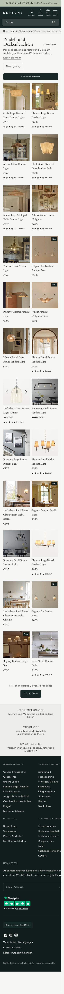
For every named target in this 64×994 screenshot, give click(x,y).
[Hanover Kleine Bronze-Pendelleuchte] (45, 341)
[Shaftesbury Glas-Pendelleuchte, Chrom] (16, 392)
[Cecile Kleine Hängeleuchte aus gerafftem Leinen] (45, 147)
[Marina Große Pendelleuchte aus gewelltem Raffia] (16, 198)
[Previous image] (7, 96)
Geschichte (9, 776)
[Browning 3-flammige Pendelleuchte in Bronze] (45, 392)
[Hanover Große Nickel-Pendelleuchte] (45, 543)
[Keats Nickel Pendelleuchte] (45, 644)
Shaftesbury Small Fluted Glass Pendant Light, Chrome (15, 615)
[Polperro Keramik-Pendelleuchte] (16, 295)
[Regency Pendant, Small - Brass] (45, 494)
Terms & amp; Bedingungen (18, 942)
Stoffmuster (9, 831)
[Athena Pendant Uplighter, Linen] (45, 295)
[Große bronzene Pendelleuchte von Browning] (16, 443)
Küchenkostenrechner (50, 850)
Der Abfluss (44, 806)
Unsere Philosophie (14, 771)
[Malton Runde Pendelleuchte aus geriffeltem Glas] (16, 341)
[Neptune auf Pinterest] (11, 935)
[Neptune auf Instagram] (16, 935)
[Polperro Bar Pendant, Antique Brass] (45, 249)
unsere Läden (11, 781)
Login (41, 845)
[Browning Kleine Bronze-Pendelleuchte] (16, 543)
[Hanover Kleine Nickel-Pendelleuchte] (45, 443)
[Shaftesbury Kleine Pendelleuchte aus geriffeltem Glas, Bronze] (16, 494)
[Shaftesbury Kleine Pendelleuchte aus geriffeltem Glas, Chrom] (16, 594)
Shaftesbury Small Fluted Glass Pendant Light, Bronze (15, 515)
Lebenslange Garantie (16, 786)
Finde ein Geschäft (49, 831)
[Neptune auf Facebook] (5, 935)
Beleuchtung (26, 31)
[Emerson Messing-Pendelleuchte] (16, 249)
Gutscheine (44, 796)
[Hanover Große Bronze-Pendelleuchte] (45, 96)
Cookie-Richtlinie (12, 947)
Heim (5, 31)
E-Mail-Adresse (14, 883)
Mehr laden (31, 693)
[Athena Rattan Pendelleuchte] (45, 198)
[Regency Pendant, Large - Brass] (16, 644)
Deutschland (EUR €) (17, 925)
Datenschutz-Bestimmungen (17, 952)
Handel (42, 801)
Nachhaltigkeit (11, 791)
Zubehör (14, 31)
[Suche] (53, 22)
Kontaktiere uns (47, 826)
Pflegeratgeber (46, 791)
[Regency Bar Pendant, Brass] (45, 594)
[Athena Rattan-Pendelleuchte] (16, 147)
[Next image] (26, 96)
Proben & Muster (12, 836)
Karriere (42, 855)
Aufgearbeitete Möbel (16, 796)
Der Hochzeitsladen (14, 840)
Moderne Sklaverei (14, 811)
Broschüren (9, 826)
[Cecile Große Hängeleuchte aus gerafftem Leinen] (16, 96)
